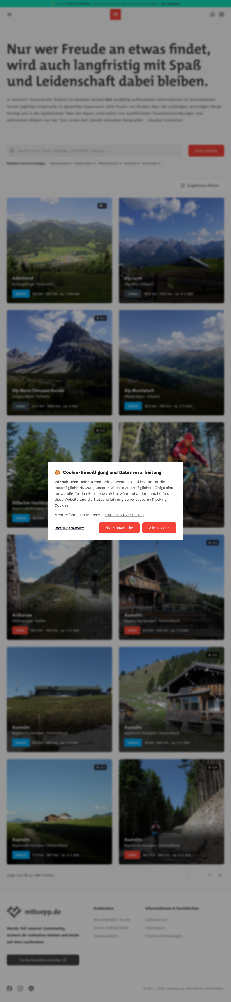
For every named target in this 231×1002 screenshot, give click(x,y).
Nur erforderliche (119, 527)
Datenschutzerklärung (125, 515)
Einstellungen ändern (69, 528)
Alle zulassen (159, 527)
